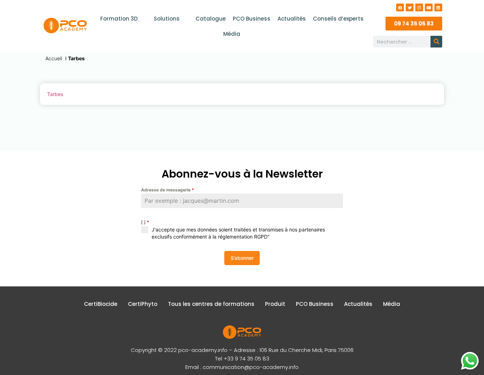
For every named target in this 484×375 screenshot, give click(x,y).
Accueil (53, 58)
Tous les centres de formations (211, 304)
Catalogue (211, 18)
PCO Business (251, 18)
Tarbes (55, 94)
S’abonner (242, 258)
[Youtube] (429, 7)
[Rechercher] (436, 41)
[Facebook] (400, 7)
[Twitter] (409, 7)
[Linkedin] (438, 7)
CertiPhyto (142, 304)
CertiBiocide (100, 304)
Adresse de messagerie (167, 189)
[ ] (145, 222)
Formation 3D (119, 18)
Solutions (167, 18)
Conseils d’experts (338, 18)
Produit (275, 304)
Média (231, 34)
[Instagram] (419, 7)
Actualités (291, 18)
